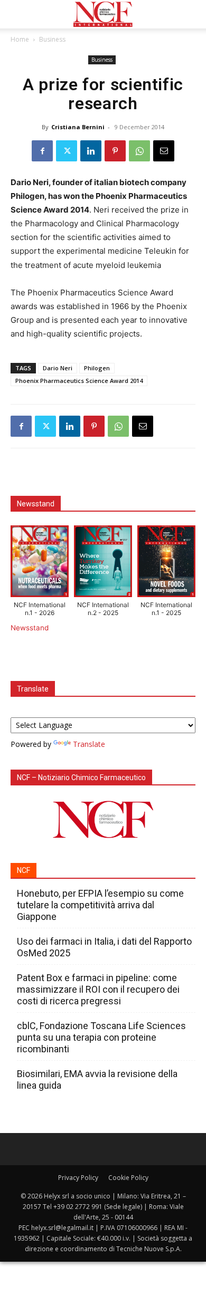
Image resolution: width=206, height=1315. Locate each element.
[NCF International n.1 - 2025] (166, 563)
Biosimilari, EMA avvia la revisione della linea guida (97, 1079)
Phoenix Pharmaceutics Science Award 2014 (79, 381)
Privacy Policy (78, 1177)
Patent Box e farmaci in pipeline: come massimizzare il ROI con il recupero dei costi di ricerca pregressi (98, 989)
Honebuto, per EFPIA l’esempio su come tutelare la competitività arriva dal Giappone (100, 905)
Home (20, 39)
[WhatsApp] (139, 150)
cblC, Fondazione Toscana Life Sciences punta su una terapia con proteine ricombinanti (101, 1037)
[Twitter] (66, 150)
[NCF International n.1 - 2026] (40, 563)
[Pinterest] (115, 150)
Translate (89, 744)
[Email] (163, 150)
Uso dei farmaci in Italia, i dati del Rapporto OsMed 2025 (104, 947)
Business (52, 39)
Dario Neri (57, 368)
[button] (18, 14)
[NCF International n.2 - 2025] (103, 563)
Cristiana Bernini (78, 127)
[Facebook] (42, 150)
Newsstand (30, 627)
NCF (23, 870)
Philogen (97, 368)
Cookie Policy (128, 1177)
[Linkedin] (90, 150)
